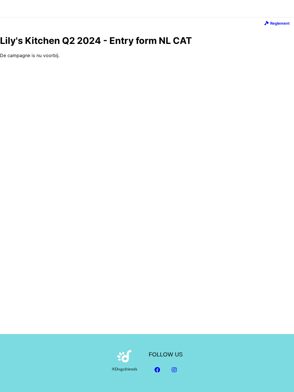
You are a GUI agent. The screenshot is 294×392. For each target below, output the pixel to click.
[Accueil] (147, 5)
